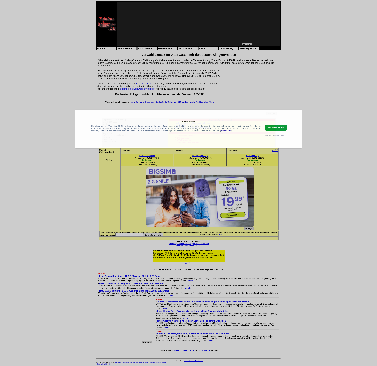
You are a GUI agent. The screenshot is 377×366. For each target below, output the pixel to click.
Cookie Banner (188, 122)
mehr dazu (226, 131)
